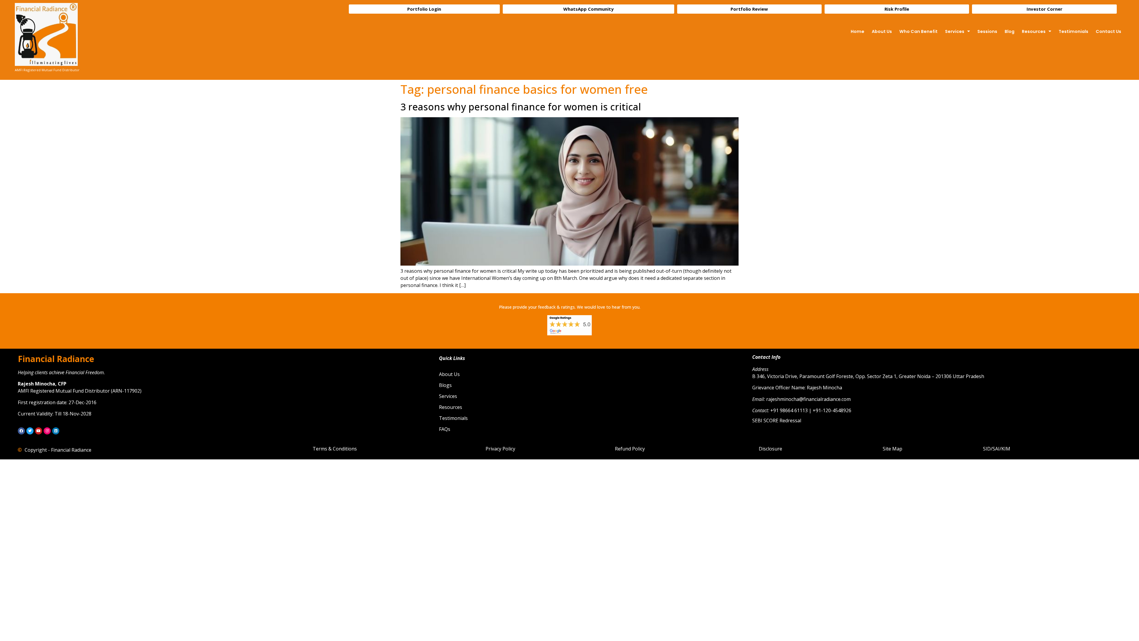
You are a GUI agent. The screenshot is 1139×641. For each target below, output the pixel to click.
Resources (1034, 31)
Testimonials (1073, 31)
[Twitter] (30, 430)
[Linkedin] (55, 430)
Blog (1009, 31)
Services (954, 31)
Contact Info (766, 357)
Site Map (892, 448)
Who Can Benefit (918, 31)
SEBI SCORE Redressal (776, 420)
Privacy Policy (500, 448)
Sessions (987, 31)
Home (857, 31)
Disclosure (770, 448)
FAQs (444, 429)
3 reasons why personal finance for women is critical (520, 106)
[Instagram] (47, 430)
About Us (882, 31)
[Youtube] (38, 430)
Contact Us (1108, 31)
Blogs (445, 385)
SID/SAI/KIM (996, 448)
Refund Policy (630, 448)
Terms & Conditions (335, 448)
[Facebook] (21, 430)
